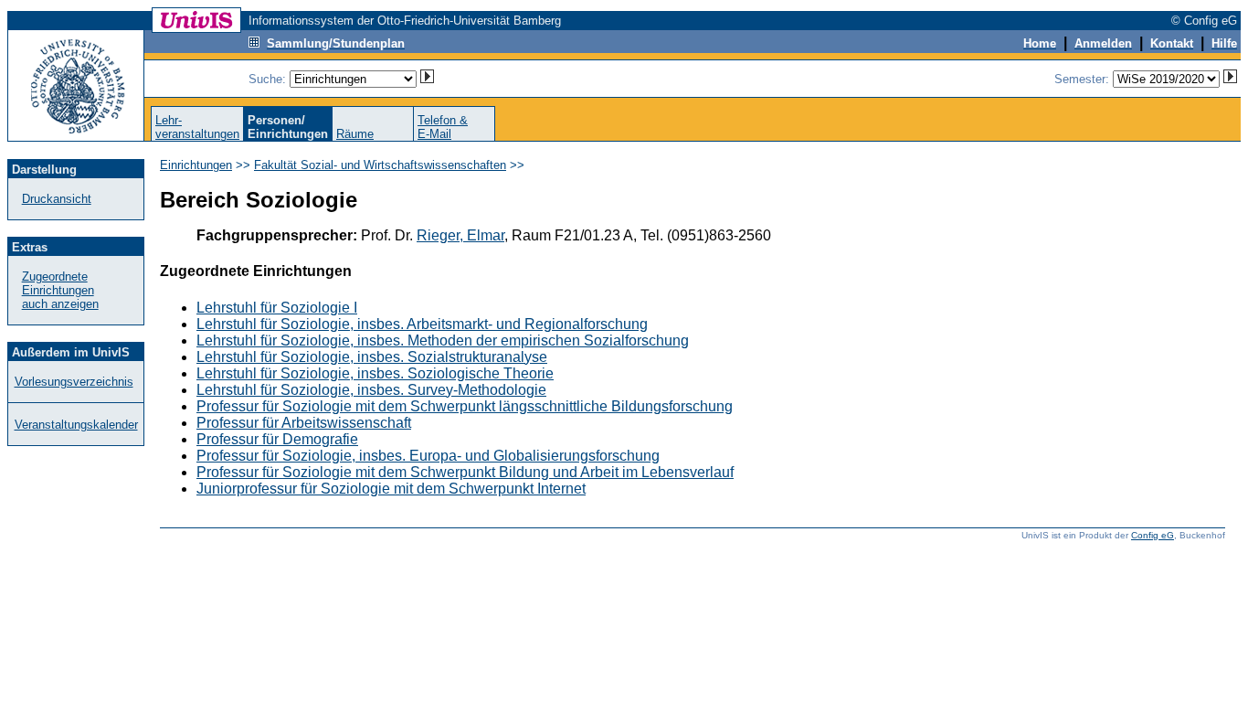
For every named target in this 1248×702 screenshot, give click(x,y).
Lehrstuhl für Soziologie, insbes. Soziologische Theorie (375, 373)
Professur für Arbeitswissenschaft (303, 423)
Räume (355, 134)
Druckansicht (56, 199)
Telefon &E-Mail (443, 127)
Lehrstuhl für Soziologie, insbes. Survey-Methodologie (371, 390)
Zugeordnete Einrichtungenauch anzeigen (60, 290)
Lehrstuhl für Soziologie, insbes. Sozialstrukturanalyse (371, 357)
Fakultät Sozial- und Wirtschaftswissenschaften (380, 165)
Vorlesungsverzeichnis (74, 381)
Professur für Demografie (277, 439)
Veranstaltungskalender (76, 424)
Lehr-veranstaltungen (197, 127)
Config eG (1152, 535)
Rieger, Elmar (460, 235)
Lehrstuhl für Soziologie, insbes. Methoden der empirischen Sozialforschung (442, 340)
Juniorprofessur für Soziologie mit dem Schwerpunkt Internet (391, 488)
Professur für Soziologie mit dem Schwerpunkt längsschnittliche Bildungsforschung (464, 406)
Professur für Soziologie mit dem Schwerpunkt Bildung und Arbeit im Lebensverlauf (465, 472)
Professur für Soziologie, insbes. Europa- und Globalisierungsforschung (428, 455)
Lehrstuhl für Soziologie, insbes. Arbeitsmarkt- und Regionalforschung (422, 324)
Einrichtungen (196, 165)
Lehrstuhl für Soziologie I (276, 307)
